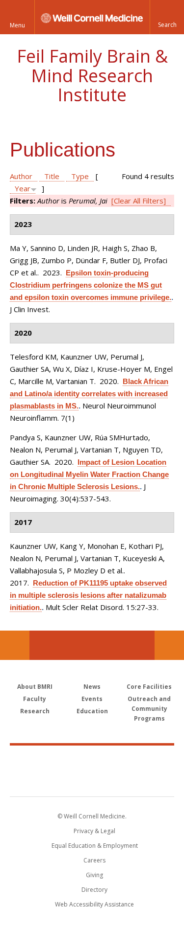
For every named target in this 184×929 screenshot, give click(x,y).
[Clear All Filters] (138, 200)
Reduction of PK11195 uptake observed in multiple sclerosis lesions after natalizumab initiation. (88, 595)
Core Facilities (149, 686)
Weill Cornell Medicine (92, 760)
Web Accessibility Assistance (94, 904)
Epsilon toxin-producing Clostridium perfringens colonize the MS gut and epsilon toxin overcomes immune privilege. (90, 285)
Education (92, 711)
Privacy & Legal (94, 831)
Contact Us (169, 645)
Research (35, 711)
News (92, 686)
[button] (167, 17)
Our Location (14, 645)
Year (22, 188)
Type (80, 176)
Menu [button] (17, 25)
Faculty (34, 699)
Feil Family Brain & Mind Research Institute (92, 75)
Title (51, 176)
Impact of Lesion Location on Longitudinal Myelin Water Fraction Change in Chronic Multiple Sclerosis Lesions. (89, 474)
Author (21, 176)
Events (92, 699)
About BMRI (35, 686)
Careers (94, 860)
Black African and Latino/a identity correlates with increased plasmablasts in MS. (89, 393)
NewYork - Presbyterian (92, 781)
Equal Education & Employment (95, 845)
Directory (94, 889)
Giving (94, 875)
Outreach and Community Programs (149, 709)
